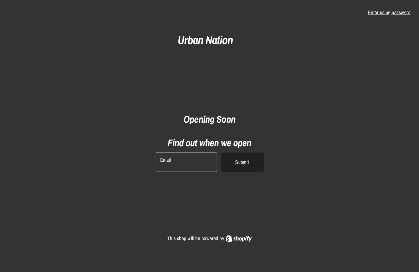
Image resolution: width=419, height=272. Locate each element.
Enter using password (389, 12)
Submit (242, 162)
